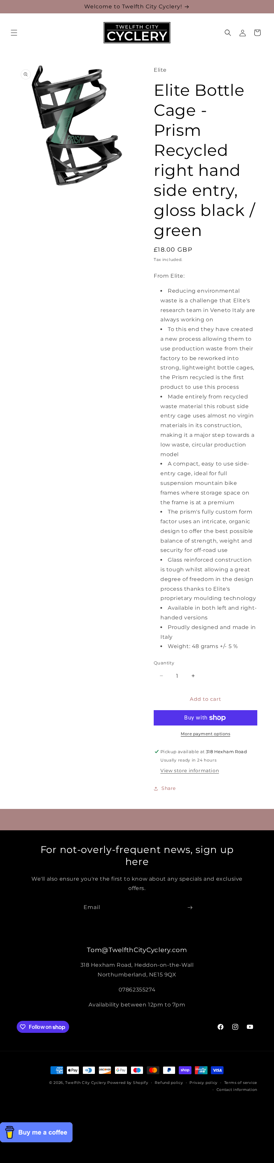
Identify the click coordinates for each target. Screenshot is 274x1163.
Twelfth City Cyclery (85, 1082)
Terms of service (240, 1082)
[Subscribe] (189, 907)
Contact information (237, 1089)
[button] (14, 32)
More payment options (205, 733)
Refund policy (169, 1082)
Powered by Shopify (127, 1082)
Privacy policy (203, 1082)
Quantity (164, 662)
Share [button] (168, 788)
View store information (189, 771)
